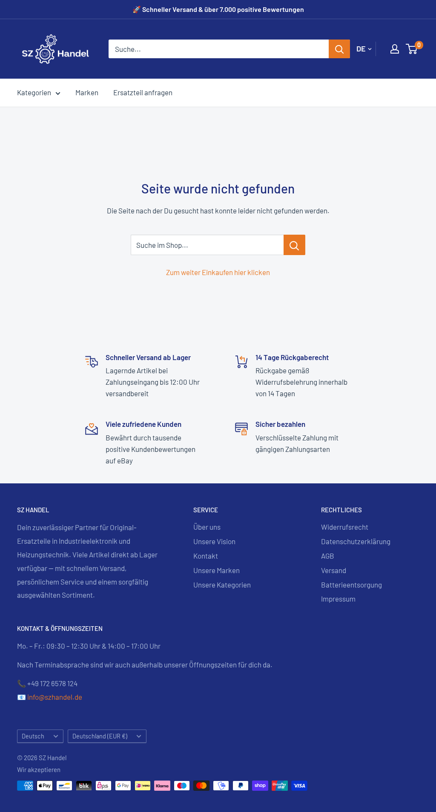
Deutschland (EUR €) (99, 736)
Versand (333, 570)
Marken (86, 92)
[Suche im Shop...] (294, 245)
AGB (327, 555)
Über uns (207, 526)
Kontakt (205, 555)
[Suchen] (339, 49)
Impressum (338, 598)
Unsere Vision (214, 541)
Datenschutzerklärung (355, 541)
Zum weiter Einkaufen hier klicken (218, 272)
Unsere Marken (216, 570)
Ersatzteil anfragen (142, 92)
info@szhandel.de (54, 697)
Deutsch (33, 736)
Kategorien (34, 92)
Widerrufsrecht (344, 526)
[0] (412, 49)
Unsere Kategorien (222, 584)
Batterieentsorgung (351, 584)
